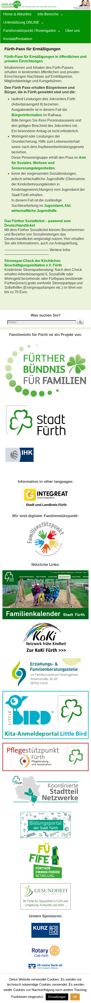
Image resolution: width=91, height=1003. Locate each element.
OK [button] (75, 997)
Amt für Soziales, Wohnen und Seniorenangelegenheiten (48, 163)
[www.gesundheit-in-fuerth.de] (46, 908)
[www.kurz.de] (45, 938)
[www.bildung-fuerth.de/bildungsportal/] (46, 837)
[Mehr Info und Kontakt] (45, 770)
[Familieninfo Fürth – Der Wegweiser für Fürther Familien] (45, 5)
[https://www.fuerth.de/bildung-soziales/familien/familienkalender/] (45, 618)
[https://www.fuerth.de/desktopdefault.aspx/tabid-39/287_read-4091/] (45, 686)
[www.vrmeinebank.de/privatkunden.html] (45, 967)
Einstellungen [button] (57, 997)
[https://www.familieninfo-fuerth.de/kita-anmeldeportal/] (45, 738)
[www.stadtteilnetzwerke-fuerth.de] (45, 807)
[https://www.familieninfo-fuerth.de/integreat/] (46, 508)
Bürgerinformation (26, 115)
